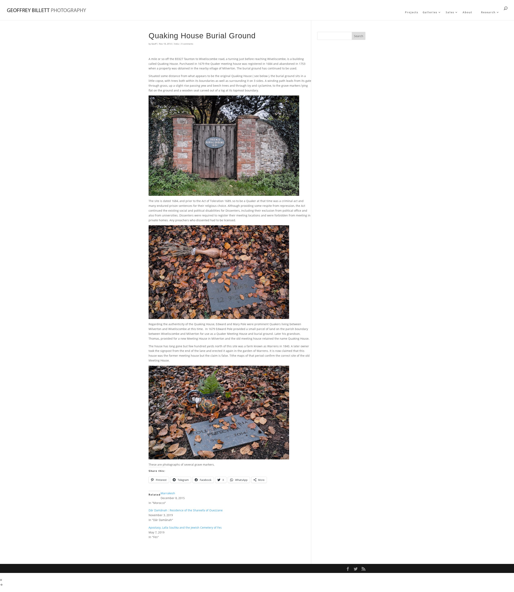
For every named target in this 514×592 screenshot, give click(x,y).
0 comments (187, 43)
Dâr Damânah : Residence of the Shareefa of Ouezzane (186, 510)
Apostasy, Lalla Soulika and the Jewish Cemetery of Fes (185, 527)
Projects (411, 12)
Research (488, 12)
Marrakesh (168, 493)
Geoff (154, 43)
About (467, 12)
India (176, 43)
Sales (450, 12)
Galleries (430, 12)
